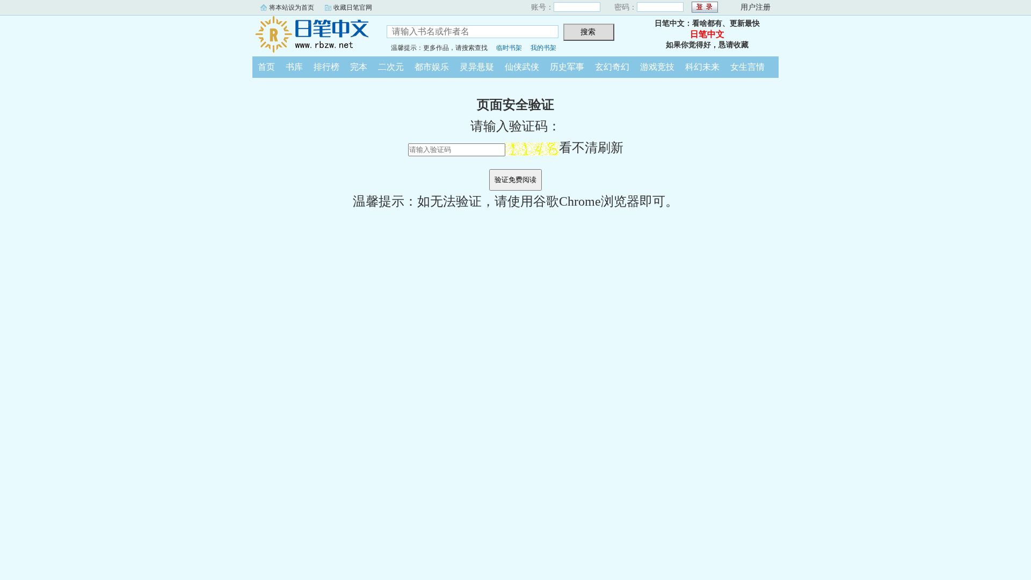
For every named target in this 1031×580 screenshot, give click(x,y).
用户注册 (755, 7)
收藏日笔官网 (352, 7)
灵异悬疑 (477, 66)
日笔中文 (311, 34)
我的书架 (543, 48)
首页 (266, 66)
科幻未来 (702, 66)
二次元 (391, 66)
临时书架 (509, 48)
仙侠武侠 (522, 66)
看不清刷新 (591, 148)
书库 (294, 66)
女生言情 (747, 66)
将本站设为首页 (291, 7)
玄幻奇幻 (612, 66)
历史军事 (567, 66)
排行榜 (326, 66)
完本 (358, 66)
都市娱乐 (432, 66)
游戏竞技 (657, 66)
